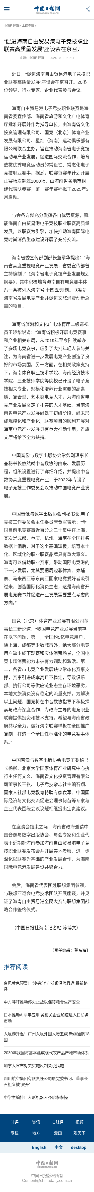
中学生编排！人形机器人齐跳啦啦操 (36, 1097)
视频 (79, 1122)
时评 (15, 1122)
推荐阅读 (16, 966)
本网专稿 (28, 26)
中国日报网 (11, 26)
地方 (36, 1133)
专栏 (15, 1133)
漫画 (58, 1133)
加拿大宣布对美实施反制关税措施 (34, 1066)
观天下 (79, 1133)
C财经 (57, 1122)
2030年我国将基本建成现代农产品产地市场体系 (46, 1053)
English (39, 1147)
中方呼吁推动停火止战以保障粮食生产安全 (42, 1002)
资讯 (36, 1122)
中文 (59, 1147)
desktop (78, 1147)
